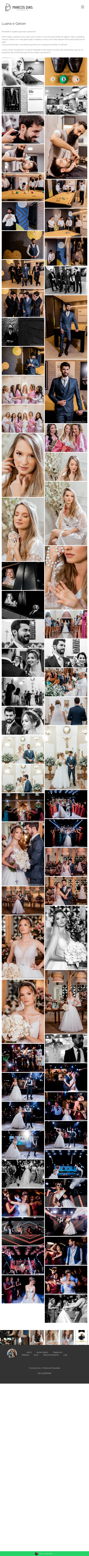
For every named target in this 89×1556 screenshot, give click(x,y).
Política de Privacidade (51, 1368)
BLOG (36, 1355)
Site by (41, 1373)
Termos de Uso (35, 1368)
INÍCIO (29, 1352)
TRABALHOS (57, 1352)
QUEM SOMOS (42, 1352)
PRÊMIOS (25, 1355)
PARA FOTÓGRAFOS (51, 1355)
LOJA (65, 1355)
